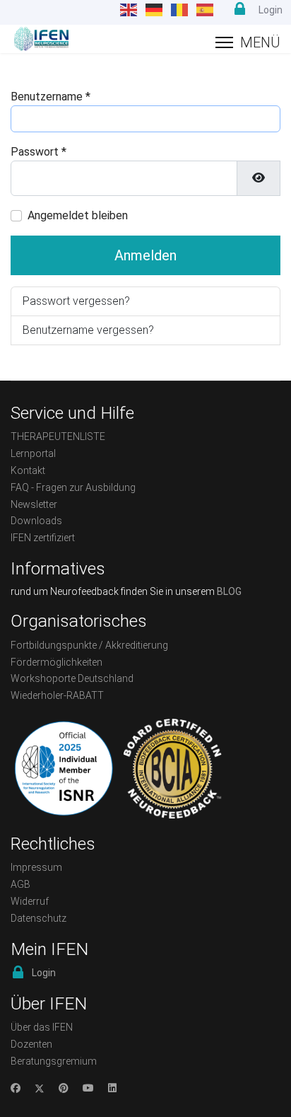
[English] (129, 9)
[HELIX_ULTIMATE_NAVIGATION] (247, 42)
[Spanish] (205, 9)
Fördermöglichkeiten (56, 662)
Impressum (36, 867)
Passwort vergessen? (76, 301)
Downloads (36, 520)
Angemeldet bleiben (78, 215)
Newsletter (34, 504)
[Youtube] (88, 1088)
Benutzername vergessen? (88, 330)
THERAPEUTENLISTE (58, 436)
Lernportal (33, 453)
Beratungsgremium (54, 1061)
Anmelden (145, 255)
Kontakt (28, 470)
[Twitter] (39, 1088)
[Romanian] (180, 9)
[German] (155, 9)
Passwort (38, 151)
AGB (20, 884)
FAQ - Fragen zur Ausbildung (73, 487)
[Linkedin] (112, 1088)
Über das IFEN (42, 1027)
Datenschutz (38, 918)
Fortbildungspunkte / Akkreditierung (89, 645)
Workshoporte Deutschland (72, 678)
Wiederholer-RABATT (57, 695)
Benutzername (50, 96)
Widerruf (30, 901)
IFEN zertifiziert (43, 537)
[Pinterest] (64, 1088)
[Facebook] (15, 1088)
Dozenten (31, 1044)
